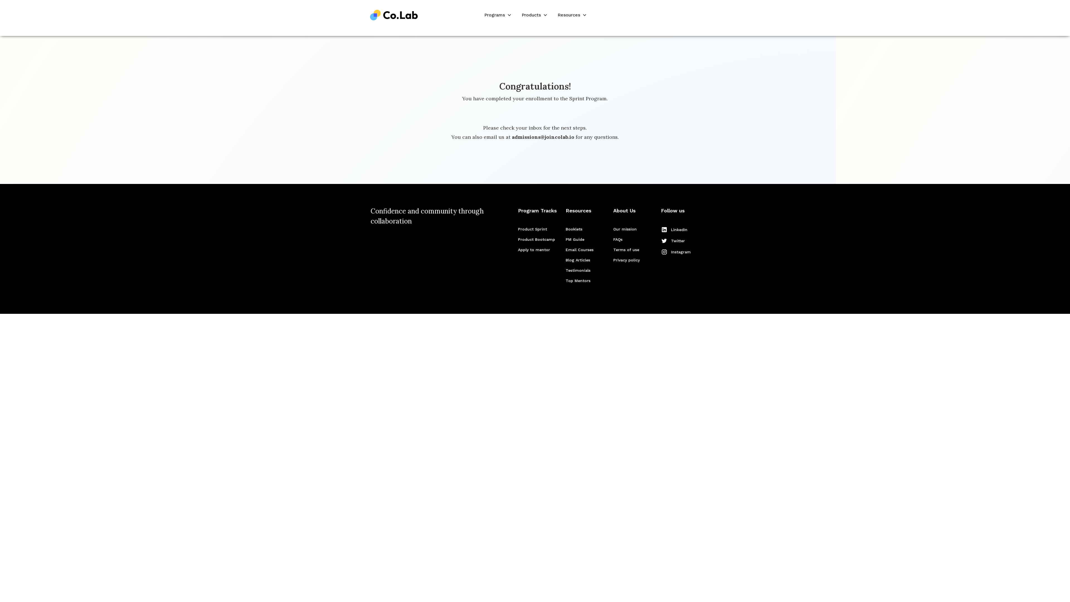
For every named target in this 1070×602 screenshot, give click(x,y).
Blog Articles (578, 260)
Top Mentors (578, 280)
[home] (394, 15)
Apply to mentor (534, 249)
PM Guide (575, 239)
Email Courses (580, 249)
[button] (497, 15)
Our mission (625, 229)
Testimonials (578, 270)
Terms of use (626, 249)
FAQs (617, 239)
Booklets (574, 229)
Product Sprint (532, 229)
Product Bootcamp (536, 239)
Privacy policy (626, 260)
